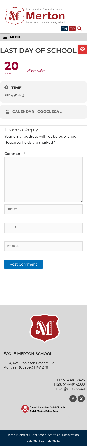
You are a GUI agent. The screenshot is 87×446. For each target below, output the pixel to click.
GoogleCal (49, 112)
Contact (22, 434)
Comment (14, 153)
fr (72, 29)
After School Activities (45, 434)
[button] (82, 49)
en (64, 29)
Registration (70, 434)
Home (11, 434)
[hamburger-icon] (5, 37)
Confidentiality (50, 440)
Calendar (23, 112)
